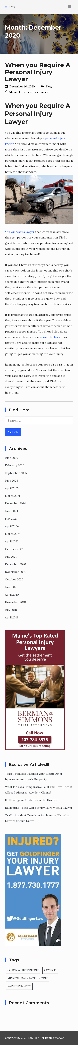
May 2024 (11, 518)
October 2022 (14, 549)
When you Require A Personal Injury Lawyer (37, 72)
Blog (49, 86)
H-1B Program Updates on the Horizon (31, 800)
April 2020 (12, 594)
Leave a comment (38, 92)
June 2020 (11, 587)
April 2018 (11, 617)
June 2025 (11, 480)
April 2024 (12, 526)
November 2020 (15, 572)
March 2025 (13, 496)
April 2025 (12, 488)
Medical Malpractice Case (27, 978)
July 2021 (11, 556)
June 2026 (11, 458)
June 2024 (11, 511)
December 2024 (15, 503)
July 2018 (11, 610)
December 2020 (15, 564)
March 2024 (13, 534)
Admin (12, 92)
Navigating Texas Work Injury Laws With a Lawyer (38, 808)
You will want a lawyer (19, 232)
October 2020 (14, 579)
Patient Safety (19, 986)
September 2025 (16, 473)
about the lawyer (51, 337)
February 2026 (14, 465)
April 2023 (11, 541)
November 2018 (15, 602)
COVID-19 (50, 970)
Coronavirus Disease (23, 970)
